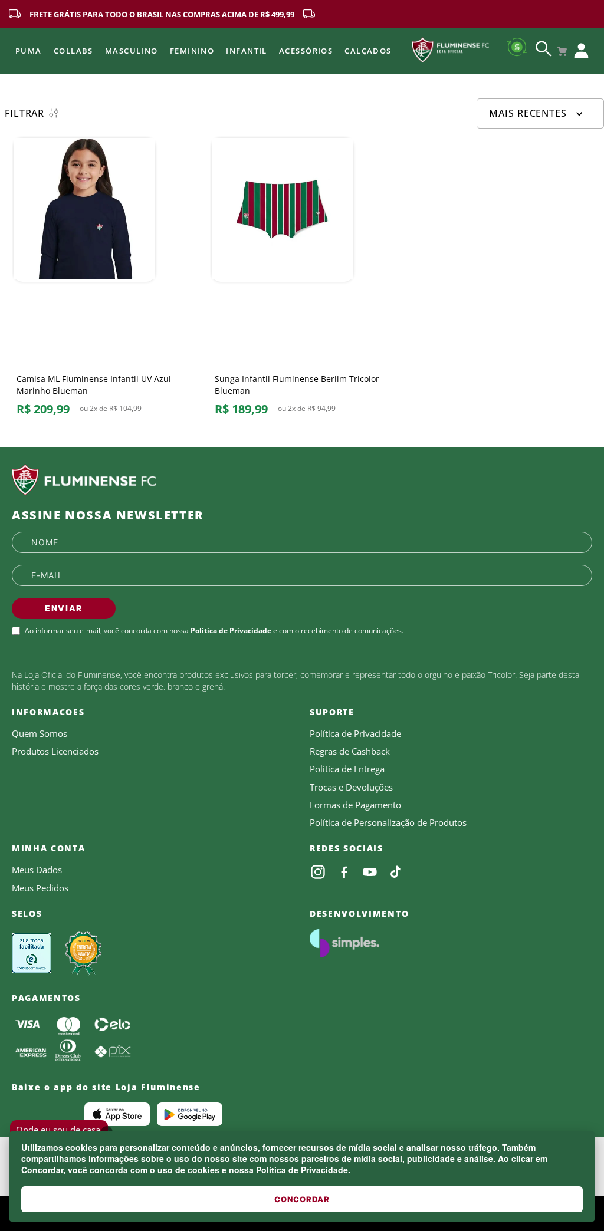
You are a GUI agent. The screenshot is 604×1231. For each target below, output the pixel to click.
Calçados (368, 50)
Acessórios (306, 50)
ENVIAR (64, 608)
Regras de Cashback (350, 751)
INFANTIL (246, 50)
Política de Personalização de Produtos (388, 822)
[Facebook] (344, 872)
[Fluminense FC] (302, 480)
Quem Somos (39, 733)
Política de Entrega (347, 769)
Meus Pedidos (40, 888)
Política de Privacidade (302, 1170)
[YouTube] (370, 872)
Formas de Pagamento (355, 805)
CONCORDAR (302, 1199)
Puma (28, 50)
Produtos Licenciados (55, 751)
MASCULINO (131, 50)
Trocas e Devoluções (351, 787)
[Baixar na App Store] (117, 1114)
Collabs (73, 50)
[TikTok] (396, 872)
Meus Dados (37, 869)
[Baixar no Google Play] (189, 1114)
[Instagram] (318, 872)
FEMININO (192, 50)
